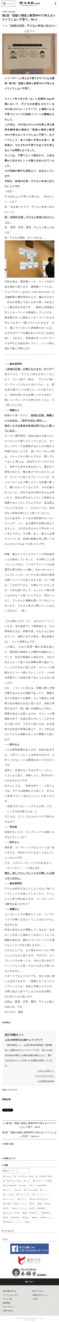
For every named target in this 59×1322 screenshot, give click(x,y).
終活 (6, 1217)
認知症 (27, 1217)
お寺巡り (24, 1185)
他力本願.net (29, 5)
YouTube (8, 1176)
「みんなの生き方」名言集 (24, 1176)
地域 (48, 1204)
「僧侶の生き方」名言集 (13, 1181)
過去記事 (12, 12)
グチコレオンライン (41, 1194)
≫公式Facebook (46, 1081)
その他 (35, 1299)
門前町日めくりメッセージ (13, 1222)
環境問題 (42, 1208)
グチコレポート (10, 1199)
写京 (33, 1204)
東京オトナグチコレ (20, 1208)
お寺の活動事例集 (11, 1185)
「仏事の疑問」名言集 (45, 1176)
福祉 (25, 1213)
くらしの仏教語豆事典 (39, 1185)
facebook (55, 3)
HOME (4, 12)
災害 (33, 1208)
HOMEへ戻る (9, 1144)
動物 (40, 1204)
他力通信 (8, 1204)
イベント (45, 1190)
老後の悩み (16, 1217)
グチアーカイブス (24, 1194)
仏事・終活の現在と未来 (40, 1199)
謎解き (36, 1217)
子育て (7, 1208)
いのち (28, 1181)
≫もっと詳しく (46, 1071)
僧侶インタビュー (21, 1204)
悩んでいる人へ (38, 1291)
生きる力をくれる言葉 (12, 1213)
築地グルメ (35, 1213)
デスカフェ (23, 1199)
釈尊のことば (47, 1217)
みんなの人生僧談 (32, 1190)
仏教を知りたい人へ (40, 1295)
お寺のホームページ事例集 (43, 1181)
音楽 (28, 1222)
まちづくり (8, 1190)
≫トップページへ (44, 1076)
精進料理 (46, 1213)
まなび (19, 1190)
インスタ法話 (9, 1194)
